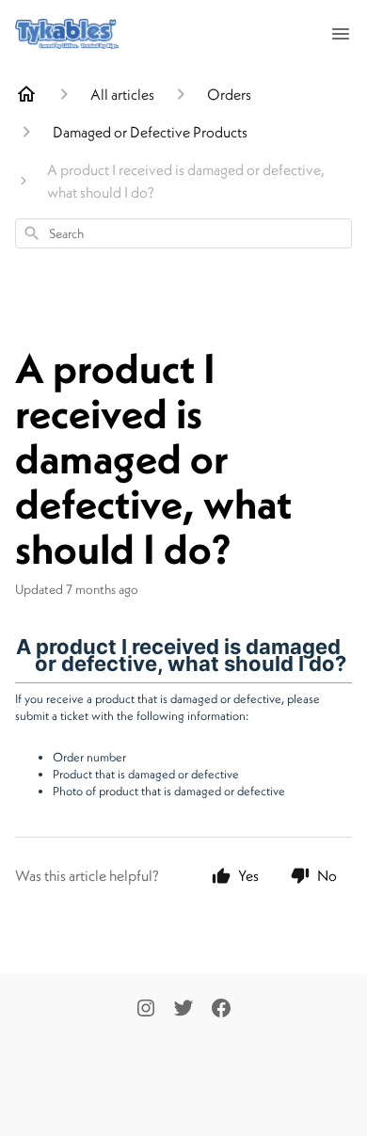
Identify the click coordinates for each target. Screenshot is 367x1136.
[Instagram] (146, 1010)
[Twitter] (183, 1010)
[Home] (26, 94)
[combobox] (183, 233)
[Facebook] (221, 1010)
